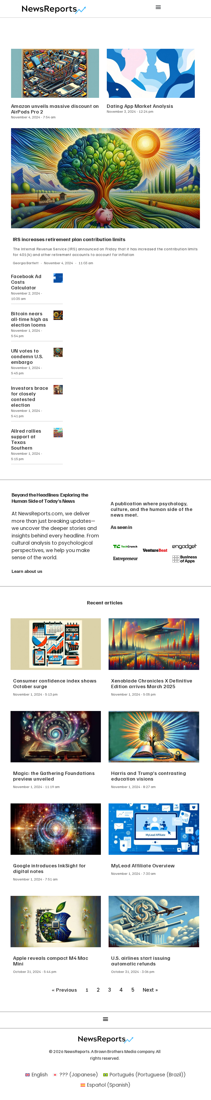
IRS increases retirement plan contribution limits (69, 239)
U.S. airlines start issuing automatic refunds (141, 960)
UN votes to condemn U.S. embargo (27, 356)
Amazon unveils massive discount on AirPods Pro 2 (55, 108)
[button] (158, 7)
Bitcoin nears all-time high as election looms (29, 319)
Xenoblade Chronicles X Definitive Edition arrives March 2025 (151, 683)
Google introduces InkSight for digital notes (49, 868)
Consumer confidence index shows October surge (55, 683)
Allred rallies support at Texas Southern (26, 439)
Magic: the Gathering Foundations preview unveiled (54, 776)
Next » (150, 990)
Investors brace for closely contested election (29, 396)
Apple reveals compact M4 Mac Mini (50, 960)
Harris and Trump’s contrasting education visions (148, 776)
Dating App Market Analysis (140, 105)
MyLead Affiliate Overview (143, 865)
